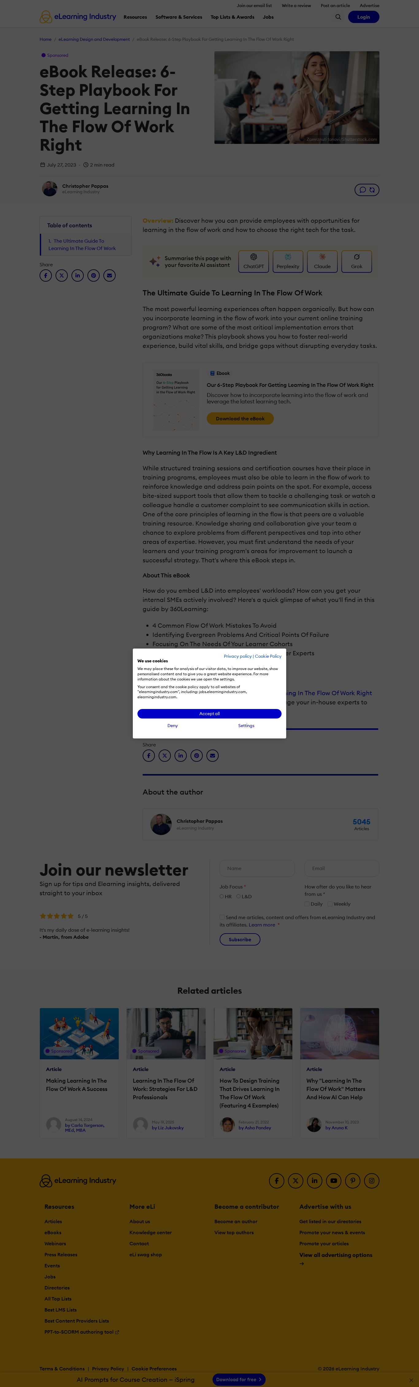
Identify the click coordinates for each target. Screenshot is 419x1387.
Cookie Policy (268, 656)
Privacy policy (238, 656)
